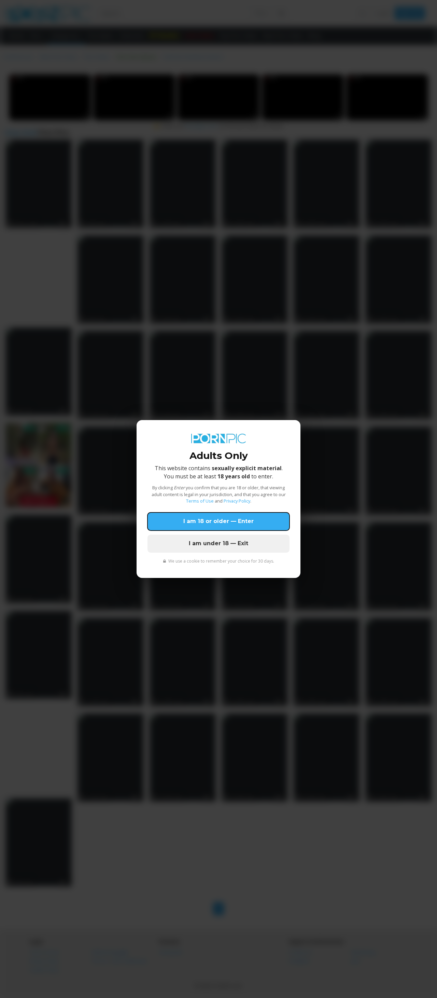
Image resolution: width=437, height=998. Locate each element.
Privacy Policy (237, 501)
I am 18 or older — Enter (218, 521)
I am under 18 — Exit (218, 543)
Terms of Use (200, 501)
